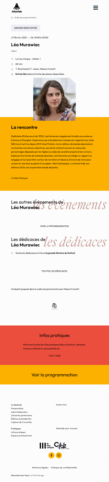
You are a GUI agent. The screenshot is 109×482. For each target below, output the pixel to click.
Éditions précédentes (21, 419)
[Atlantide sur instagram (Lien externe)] (59, 455)
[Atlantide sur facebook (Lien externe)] (51, 455)
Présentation (17, 408)
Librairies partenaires (21, 415)
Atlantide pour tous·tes (66, 428)
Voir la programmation (54, 226)
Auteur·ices (61, 404)
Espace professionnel (21, 435)
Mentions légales (40, 467)
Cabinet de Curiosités (21, 422)
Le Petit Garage (37, 475)
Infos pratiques (18, 432)
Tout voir (54, 355)
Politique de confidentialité (64, 467)
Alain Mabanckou (19, 412)
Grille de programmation (25, 17)
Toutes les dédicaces (54, 271)
